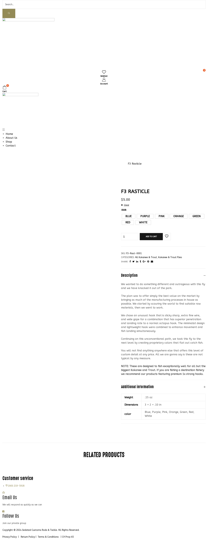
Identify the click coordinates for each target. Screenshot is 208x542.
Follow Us (10, 516)
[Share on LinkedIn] (137, 262)
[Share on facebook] (130, 262)
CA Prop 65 (68, 536)
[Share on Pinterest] (148, 262)
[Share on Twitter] (133, 262)
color (123, 210)
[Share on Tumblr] (140, 262)
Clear (126, 205)
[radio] (128, 216)
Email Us (9, 497)
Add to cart (151, 236)
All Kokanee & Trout (146, 257)
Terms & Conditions (48, 536)
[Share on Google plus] (144, 262)
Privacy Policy (9, 536)
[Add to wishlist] (167, 236)
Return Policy (28, 536)
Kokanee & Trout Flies (170, 257)
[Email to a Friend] (152, 262)
